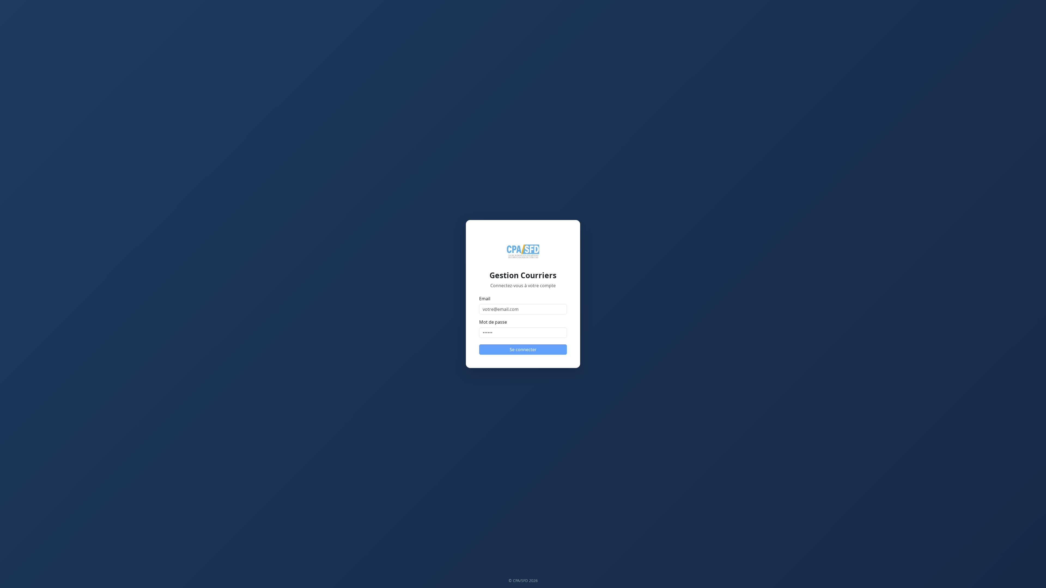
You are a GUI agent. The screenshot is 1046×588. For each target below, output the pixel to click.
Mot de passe (493, 322)
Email (484, 299)
